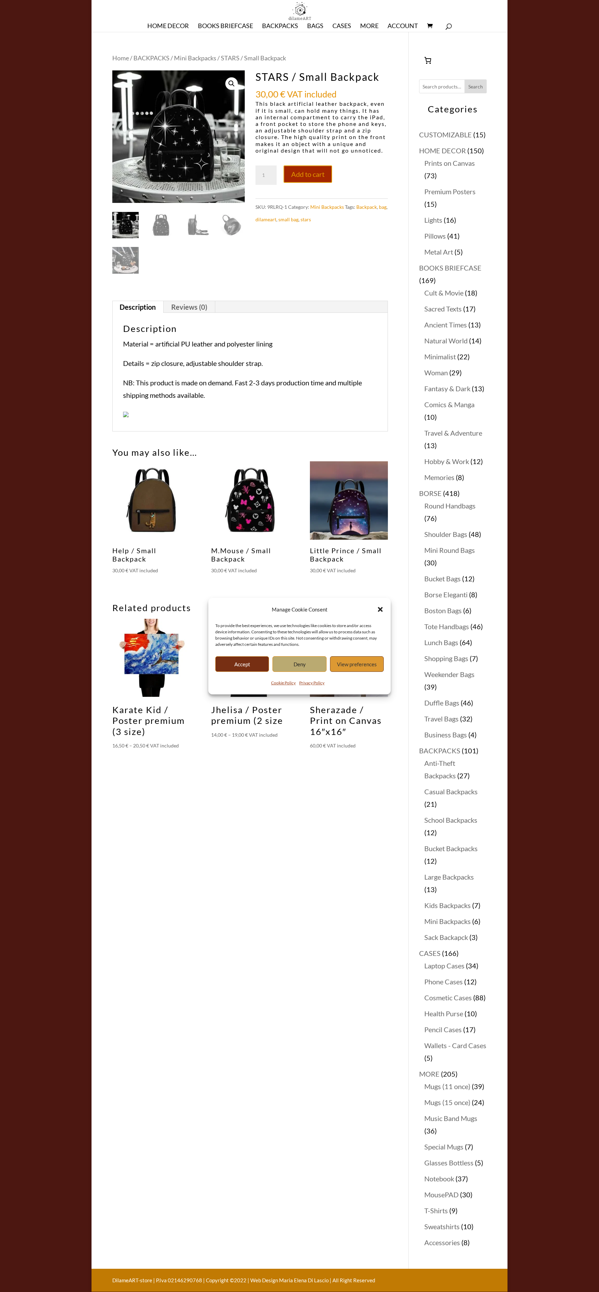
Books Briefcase (225, 26)
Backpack (366, 207)
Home (120, 58)
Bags (315, 26)
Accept (242, 664)
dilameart (265, 219)
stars (306, 219)
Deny (300, 664)
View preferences (357, 664)
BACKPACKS (151, 58)
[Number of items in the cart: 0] (427, 60)
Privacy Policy (311, 682)
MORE (369, 26)
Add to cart (307, 174)
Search (475, 86)
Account (403, 26)
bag (383, 207)
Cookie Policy (283, 682)
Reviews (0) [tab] (189, 307)
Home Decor (168, 26)
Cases (341, 26)
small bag (288, 219)
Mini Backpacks (195, 58)
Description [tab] (138, 307)
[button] (380, 609)
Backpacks (280, 26)
